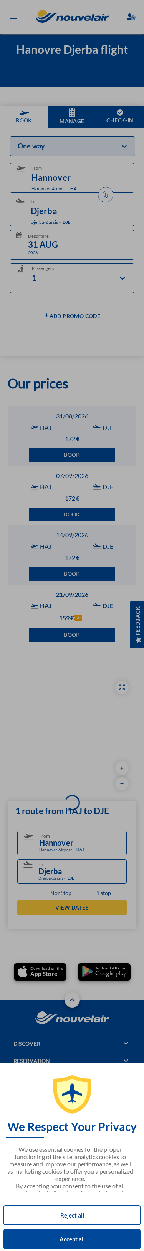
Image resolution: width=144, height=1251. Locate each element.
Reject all (72, 1215)
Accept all (72, 1239)
